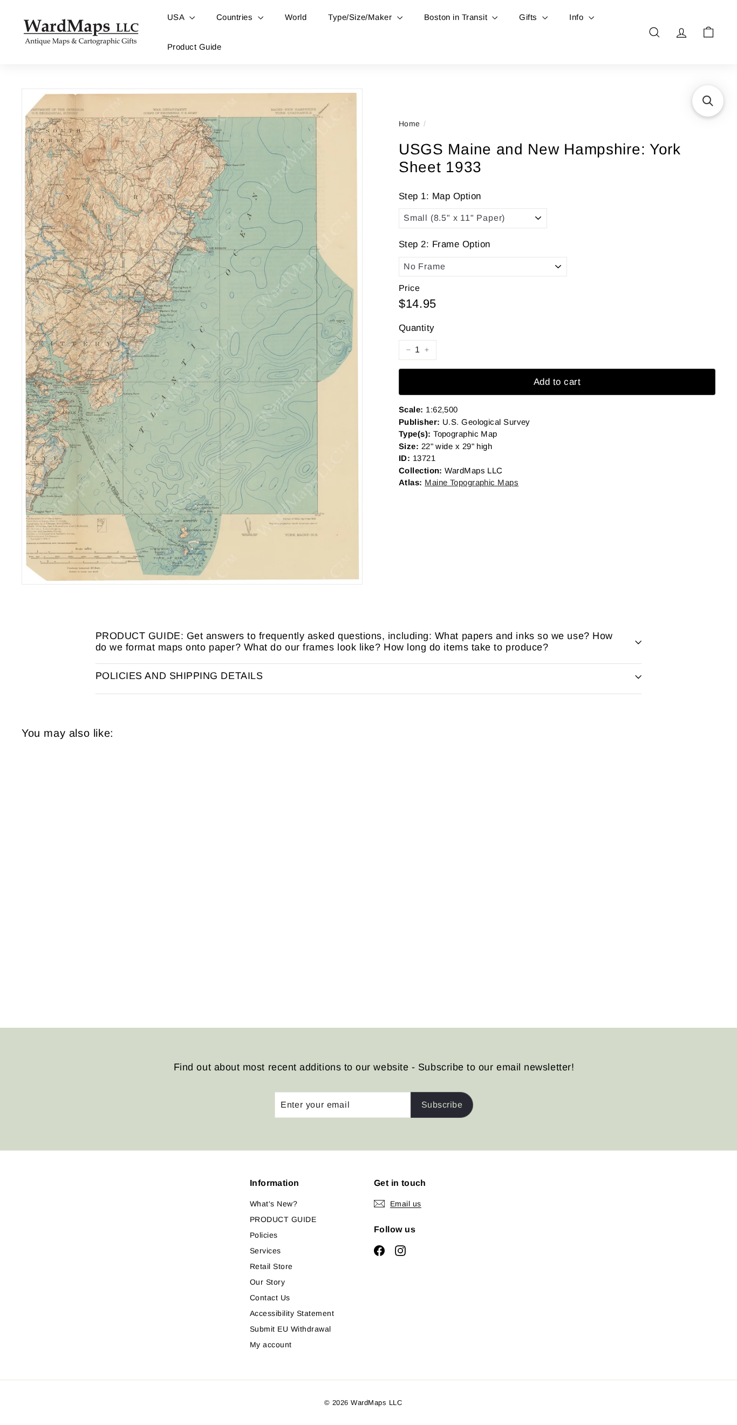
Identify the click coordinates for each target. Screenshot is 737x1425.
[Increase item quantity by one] (426, 349)
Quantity (417, 328)
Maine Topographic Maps (471, 482)
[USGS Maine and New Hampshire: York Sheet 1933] (75, 875)
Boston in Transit (457, 17)
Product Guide (194, 46)
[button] (708, 101)
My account (271, 1344)
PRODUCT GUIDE (283, 1219)
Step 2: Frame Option (444, 244)
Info (577, 17)
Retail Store (271, 1266)
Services (265, 1250)
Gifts (529, 17)
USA (177, 17)
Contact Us (270, 1297)
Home (409, 123)
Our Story (267, 1282)
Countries (235, 17)
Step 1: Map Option (440, 196)
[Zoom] (192, 336)
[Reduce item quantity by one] (408, 349)
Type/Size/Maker (361, 17)
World (295, 17)
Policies (264, 1235)
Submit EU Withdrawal (290, 1329)
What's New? (273, 1203)
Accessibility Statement (292, 1313)
